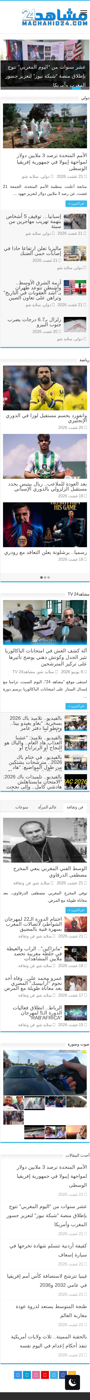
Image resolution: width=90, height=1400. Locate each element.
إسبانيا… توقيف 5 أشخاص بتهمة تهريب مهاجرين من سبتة (33, 221)
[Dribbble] (36, 1375)
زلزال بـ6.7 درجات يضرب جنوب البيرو (34, 322)
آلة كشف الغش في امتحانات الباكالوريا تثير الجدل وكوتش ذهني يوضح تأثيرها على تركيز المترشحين (46, 657)
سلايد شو (30, 176)
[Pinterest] (45, 1375)
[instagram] (18, 1375)
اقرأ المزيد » (76, 203)
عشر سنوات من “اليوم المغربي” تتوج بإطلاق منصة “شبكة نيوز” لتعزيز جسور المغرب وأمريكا (45, 72)
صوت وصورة (79, 1044)
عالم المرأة (47, 807)
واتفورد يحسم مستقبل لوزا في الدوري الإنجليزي (46, 418)
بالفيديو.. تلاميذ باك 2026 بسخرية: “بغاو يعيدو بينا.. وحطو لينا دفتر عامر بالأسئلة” (36, 725)
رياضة (85, 360)
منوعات (21, 807)
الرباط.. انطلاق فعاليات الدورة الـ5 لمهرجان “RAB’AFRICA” (37, 1012)
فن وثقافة (75, 807)
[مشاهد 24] (54, 16)
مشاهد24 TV (79, 594)
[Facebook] (63, 1375)
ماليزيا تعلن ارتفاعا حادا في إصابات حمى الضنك (32, 251)
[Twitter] (54, 1375)
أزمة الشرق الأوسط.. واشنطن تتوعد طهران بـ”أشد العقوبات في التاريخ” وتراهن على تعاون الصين (32, 290)
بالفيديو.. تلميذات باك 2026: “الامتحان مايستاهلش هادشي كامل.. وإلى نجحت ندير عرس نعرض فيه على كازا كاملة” (45, 786)
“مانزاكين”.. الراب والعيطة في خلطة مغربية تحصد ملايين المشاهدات (34, 953)
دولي (85, 98)
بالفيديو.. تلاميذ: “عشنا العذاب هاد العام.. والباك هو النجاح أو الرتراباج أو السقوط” (33, 745)
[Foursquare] (27, 1375)
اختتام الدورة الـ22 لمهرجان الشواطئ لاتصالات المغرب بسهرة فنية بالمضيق (33, 924)
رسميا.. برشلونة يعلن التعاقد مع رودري (45, 552)
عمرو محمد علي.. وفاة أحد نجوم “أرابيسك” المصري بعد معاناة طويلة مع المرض (33, 983)
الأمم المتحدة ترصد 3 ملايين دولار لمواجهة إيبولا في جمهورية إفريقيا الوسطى (52, 162)
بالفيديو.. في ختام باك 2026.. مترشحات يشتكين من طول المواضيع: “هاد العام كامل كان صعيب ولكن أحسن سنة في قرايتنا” (45, 767)
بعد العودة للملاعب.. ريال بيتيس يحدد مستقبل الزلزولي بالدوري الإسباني (47, 486)
